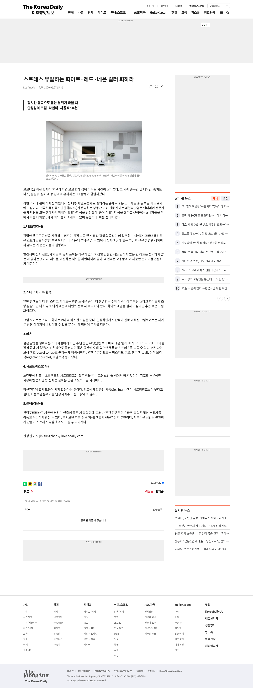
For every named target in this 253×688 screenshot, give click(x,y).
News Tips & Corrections (170, 671)
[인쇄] (156, 86)
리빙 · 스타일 (90, 633)
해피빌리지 (211, 646)
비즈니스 (58, 639)
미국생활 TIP (151, 628)
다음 (227, 298)
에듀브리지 (211, 618)
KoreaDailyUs (214, 611)
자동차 (57, 644)
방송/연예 (119, 611)
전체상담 (149, 611)
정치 (25, 639)
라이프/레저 (90, 611)
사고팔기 (179, 639)
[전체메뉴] (221, 12)
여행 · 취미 (89, 628)
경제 (90, 12)
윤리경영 (140, 671)
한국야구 (118, 628)
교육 (184, 12)
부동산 (57, 633)
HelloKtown (158, 12)
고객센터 (151, 671)
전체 (71, 12)
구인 (177, 611)
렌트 (177, 617)
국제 (25, 644)
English (178, 5)
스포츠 (117, 622)
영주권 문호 (150, 633)
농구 (116, 639)
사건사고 (27, 617)
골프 (116, 650)
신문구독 (150, 5)
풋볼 (116, 644)
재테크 (57, 628)
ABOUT (70, 671)
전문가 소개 (150, 622)
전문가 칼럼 (150, 617)
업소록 (195, 12)
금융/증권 (58, 622)
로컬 (225, 198)
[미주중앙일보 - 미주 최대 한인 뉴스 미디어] (43, 10)
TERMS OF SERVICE (123, 671)
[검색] (228, 12)
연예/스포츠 (118, 12)
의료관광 (209, 12)
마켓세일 (179, 644)
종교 (86, 622)
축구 (116, 655)
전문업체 (179, 633)
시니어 (87, 644)
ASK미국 (140, 12)
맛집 (177, 650)
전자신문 (164, 5)
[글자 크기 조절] (151, 86)
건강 (86, 617)
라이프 (102, 12)
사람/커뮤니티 (30, 622)
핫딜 (174, 12)
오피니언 (27, 650)
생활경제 (58, 617)
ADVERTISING (84, 671)
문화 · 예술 (89, 639)
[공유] (162, 86)
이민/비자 (28, 628)
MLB (116, 633)
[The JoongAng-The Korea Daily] (36, 676)
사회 (81, 12)
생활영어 (210, 625)
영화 (116, 617)
